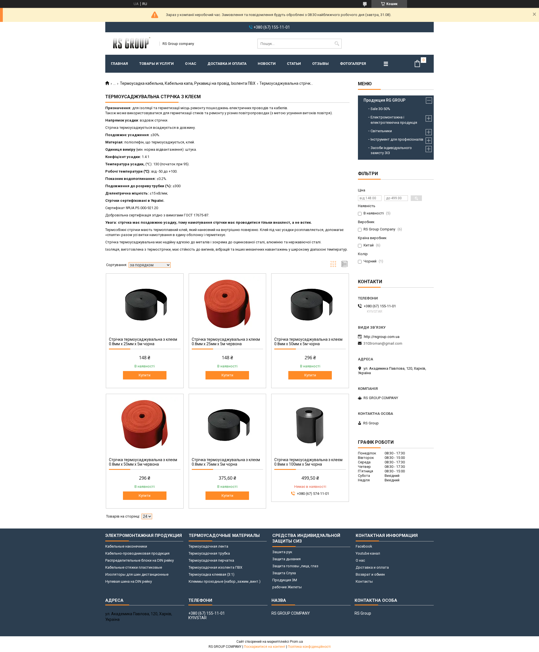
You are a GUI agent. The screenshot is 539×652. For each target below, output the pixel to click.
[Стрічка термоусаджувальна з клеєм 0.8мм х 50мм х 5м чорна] (310, 304)
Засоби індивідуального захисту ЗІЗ (391, 150)
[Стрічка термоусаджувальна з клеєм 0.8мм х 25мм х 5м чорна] (145, 304)
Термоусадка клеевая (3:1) (211, 574)
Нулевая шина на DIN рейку (128, 581)
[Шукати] (337, 44)
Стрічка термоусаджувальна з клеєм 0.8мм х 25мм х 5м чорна (143, 341)
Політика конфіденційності (309, 647)
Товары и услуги (156, 63)
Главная (119, 63)
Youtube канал (368, 553)
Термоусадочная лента (208, 546)
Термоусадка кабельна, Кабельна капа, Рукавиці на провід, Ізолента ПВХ (187, 83)
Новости (267, 63)
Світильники (381, 131)
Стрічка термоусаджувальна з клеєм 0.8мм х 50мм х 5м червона (143, 461)
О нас (190, 63)
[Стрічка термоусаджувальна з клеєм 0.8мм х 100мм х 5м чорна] (310, 425)
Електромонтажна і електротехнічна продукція (394, 119)
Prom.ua (296, 642)
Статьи (294, 63)
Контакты (364, 581)
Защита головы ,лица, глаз (295, 566)
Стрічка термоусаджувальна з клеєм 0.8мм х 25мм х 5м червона (226, 341)
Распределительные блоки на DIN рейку (139, 560)
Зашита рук (282, 552)
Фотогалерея (353, 63)
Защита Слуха (284, 573)
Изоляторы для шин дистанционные (136, 574)
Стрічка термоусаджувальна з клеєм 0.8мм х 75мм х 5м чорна (226, 461)
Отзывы (320, 63)
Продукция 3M (284, 580)
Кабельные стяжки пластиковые (133, 567)
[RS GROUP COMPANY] (130, 43)
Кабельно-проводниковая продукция (137, 553)
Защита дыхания (286, 559)
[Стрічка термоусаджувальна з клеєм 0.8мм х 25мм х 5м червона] (227, 304)
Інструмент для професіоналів (397, 139)
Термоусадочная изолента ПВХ (215, 567)
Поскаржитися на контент (264, 647)
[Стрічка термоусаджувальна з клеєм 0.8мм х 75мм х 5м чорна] (227, 425)
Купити (144, 375)
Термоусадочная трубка (209, 553)
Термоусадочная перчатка (211, 560)
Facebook (364, 546)
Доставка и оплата (226, 63)
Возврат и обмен (370, 574)
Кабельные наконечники (126, 546)
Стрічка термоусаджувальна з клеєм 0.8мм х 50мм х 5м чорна (308, 341)
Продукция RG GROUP (384, 100)
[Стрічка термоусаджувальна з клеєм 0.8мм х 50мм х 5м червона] (145, 425)
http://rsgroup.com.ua (381, 337)
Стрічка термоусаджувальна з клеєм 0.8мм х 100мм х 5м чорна (308, 461)
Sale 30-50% (380, 109)
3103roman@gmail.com (383, 343)
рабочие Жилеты (287, 587)
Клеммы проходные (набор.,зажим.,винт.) (225, 581)
